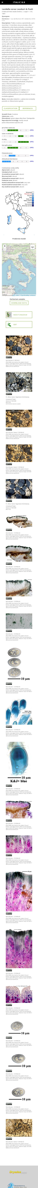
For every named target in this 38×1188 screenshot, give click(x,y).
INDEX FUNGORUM (20, 315)
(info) (17, 168)
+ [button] (4, 246)
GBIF (15, 324)
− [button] (4, 249)
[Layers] (32, 246)
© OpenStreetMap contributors (28, 295)
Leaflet (17, 295)
